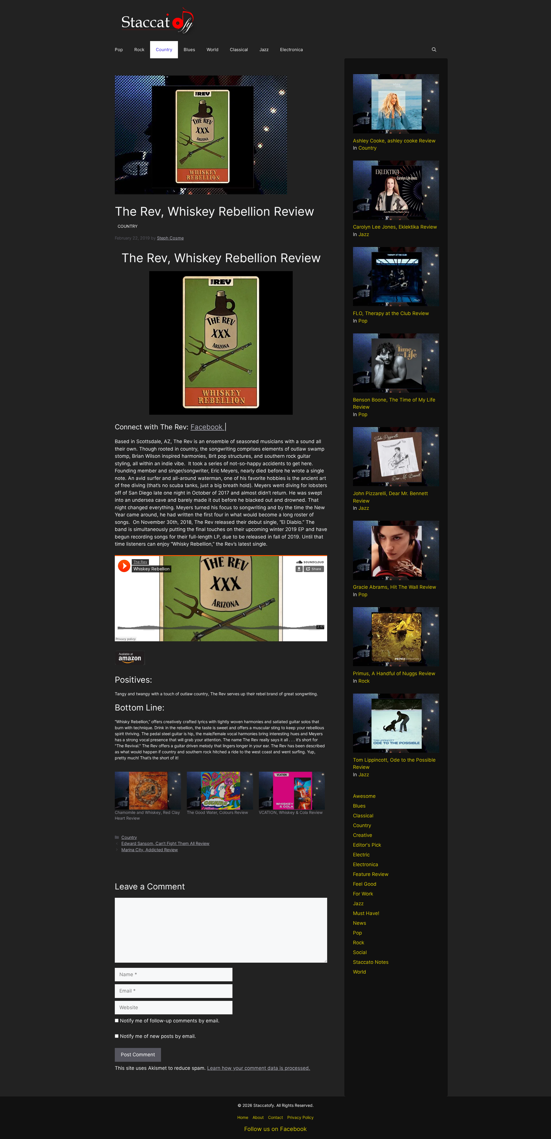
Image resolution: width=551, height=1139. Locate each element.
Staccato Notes (371, 962)
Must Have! (366, 913)
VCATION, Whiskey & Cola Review (291, 812)
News (359, 923)
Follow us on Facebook (275, 1129)
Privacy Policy (300, 1117)
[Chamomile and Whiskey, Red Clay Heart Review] (148, 791)
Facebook (207, 427)
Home (242, 1117)
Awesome (364, 796)
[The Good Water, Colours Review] (220, 791)
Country (164, 49)
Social (360, 952)
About (258, 1117)
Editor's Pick (367, 845)
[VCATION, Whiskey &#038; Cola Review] (292, 791)
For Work (363, 894)
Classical (239, 49)
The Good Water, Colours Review (217, 812)
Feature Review (371, 874)
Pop (119, 49)
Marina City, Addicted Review (149, 849)
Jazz (264, 49)
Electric (361, 855)
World (212, 49)
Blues (189, 49)
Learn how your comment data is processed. (258, 1068)
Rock (139, 49)
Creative (362, 835)
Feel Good (365, 884)
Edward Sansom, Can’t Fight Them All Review (165, 843)
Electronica (291, 49)
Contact (275, 1117)
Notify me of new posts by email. (158, 1036)
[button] (434, 49)
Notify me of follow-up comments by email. (170, 1021)
